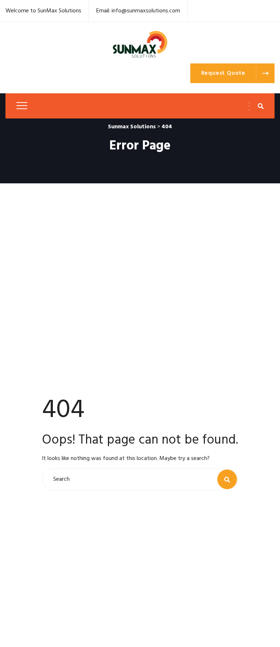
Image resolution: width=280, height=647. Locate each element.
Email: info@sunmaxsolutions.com (138, 11)
